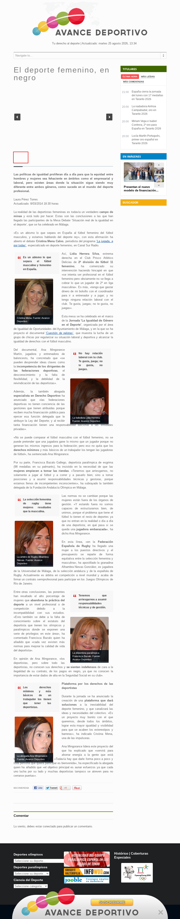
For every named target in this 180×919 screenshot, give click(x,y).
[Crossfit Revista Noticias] (87, 874)
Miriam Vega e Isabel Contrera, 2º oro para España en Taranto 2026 (146, 125)
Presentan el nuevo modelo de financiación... (141, 188)
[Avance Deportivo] (90, 23)
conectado (49, 826)
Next (109, 117)
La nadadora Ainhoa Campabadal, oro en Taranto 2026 (144, 110)
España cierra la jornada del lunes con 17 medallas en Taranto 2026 (147, 95)
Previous (17, 117)
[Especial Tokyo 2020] (87, 865)
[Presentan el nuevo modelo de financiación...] (159, 173)
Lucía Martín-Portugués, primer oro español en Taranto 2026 (146, 139)
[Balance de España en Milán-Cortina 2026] (159, 181)
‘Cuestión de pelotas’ (59, 333)
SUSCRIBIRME (112, 902)
